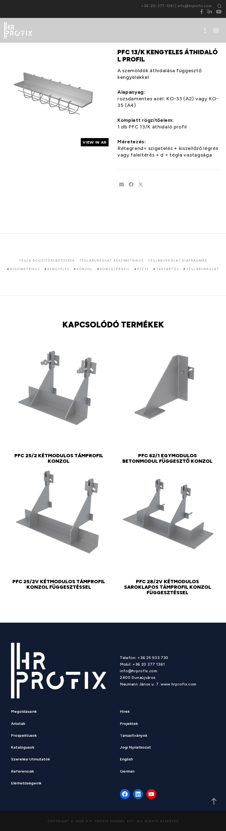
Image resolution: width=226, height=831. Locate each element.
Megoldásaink (24, 712)
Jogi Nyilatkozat (135, 748)
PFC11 (143, 269)
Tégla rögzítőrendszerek (47, 260)
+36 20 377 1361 (149, 664)
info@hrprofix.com (194, 6)
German (127, 772)
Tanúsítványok (133, 736)
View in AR (95, 142)
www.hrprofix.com (179, 684)
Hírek (125, 712)
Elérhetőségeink (26, 784)
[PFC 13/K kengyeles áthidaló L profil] (121, 185)
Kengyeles (58, 269)
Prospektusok (24, 736)
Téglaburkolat (202, 269)
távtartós (167, 269)
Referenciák (22, 772)
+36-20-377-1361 (157, 6)
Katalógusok (22, 748)
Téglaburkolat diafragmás (177, 260)
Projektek (129, 724)
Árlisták (18, 724)
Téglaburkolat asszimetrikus (111, 260)
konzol (85, 269)
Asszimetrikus (25, 269)
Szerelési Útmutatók (30, 760)
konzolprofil (115, 269)
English (126, 760)
